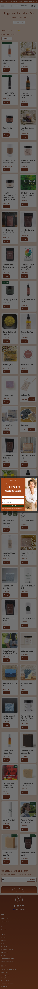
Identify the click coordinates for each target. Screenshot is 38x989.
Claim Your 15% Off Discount (13, 506)
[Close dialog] (36, 479)
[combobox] (3, 502)
